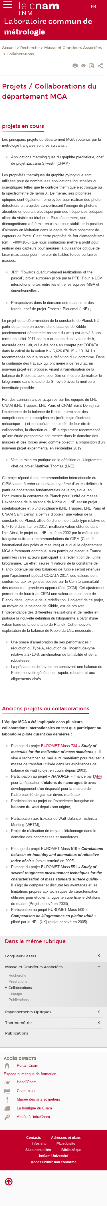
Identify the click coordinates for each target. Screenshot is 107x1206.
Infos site (39, 1144)
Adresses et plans (66, 1138)
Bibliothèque (71, 1150)
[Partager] (100, 66)
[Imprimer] (75, 66)
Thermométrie (18, 1023)
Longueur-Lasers (20, 956)
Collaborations (20, 54)
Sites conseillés (38, 1150)
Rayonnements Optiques (28, 1012)
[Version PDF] (92, 66)
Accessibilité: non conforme (53, 1162)
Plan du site (65, 1144)
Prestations (18, 981)
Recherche (30, 48)
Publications (19, 1000)
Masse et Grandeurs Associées (73, 48)
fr (93, 6)
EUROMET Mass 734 (59, 746)
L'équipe (15, 994)
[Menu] (8, 6)
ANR (98, 776)
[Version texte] (83, 66)
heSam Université (53, 1156)
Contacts (33, 1138)
